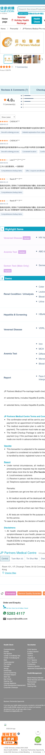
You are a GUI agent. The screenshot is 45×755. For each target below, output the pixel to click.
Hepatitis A (31, 658)
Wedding (27, 752)
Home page (5, 20)
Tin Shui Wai (32, 558)
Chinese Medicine (10, 683)
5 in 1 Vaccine (32, 660)
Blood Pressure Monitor (35, 678)
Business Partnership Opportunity (32, 750)
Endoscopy (7, 670)
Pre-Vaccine (8, 653)
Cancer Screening (10, 673)
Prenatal (7, 666)
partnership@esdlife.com (14, 711)
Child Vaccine (32, 649)
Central (5, 558)
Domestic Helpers (10, 675)
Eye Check (7, 679)
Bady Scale (31, 684)
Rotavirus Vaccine (33, 666)
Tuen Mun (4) (17, 558)
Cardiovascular (9, 662)
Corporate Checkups (11, 687)
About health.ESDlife (11, 750)
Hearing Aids (31, 686)
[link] (9, 728)
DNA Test (7, 677)
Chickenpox (31, 664)
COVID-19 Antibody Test (12, 656)
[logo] (7, 14)
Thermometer (31, 682)
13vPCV (30, 656)
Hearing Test (8, 681)
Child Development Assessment (15, 685)
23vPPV (30, 653)
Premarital (10, 593)
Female (6, 651)
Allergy (6, 668)
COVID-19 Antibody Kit (11, 658)
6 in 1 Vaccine (32, 662)
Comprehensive (9, 649)
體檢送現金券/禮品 (36, 13)
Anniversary (37, 752)
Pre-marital (7, 664)
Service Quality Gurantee (29, 593)
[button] (42, 59)
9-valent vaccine (32, 651)
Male (5, 660)
